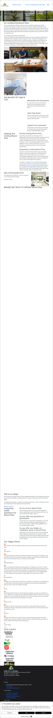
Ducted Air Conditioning (12, 693)
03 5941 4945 (35, 165)
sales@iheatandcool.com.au (13, 688)
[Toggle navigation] (51, 4)
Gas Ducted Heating (11, 697)
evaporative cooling (38, 163)
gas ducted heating (26, 163)
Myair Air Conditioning (11, 694)
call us (28, 165)
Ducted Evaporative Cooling (13, 696)
